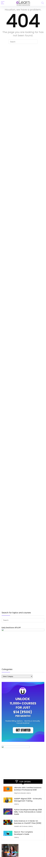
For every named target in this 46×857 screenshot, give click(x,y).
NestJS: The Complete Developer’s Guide (23, 833)
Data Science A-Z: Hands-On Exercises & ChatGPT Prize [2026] (27, 822)
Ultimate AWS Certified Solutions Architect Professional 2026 (27, 788)
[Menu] (2, 3)
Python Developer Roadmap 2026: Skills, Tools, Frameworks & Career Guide (28, 811)
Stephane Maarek (20, 793)
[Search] (42, 3)
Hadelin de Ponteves (20, 826)
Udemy (28, 793)
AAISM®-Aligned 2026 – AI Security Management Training (28, 799)
